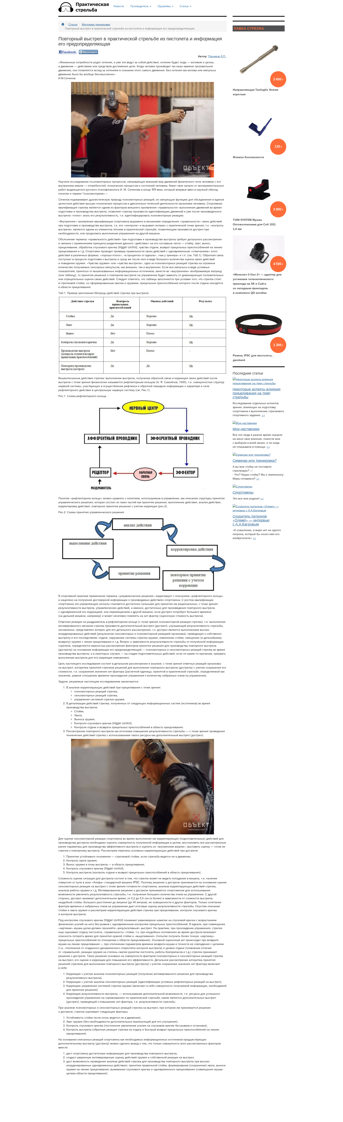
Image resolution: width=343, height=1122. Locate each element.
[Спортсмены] (259, 486)
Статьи (72, 24)
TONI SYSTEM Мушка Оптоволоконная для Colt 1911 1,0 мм (254, 224)
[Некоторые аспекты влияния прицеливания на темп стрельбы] (259, 381)
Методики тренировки (96, 24)
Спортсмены (243, 492)
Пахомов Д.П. (217, 56)
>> (263, 415)
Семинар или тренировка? (255, 460)
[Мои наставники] (259, 423)
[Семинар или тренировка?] (259, 454)
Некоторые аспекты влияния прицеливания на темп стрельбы (256, 392)
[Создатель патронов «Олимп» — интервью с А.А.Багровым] (259, 508)
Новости (118, 6)
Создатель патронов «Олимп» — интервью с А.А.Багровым (251, 519)
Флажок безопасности (248, 157)
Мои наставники (246, 428)
